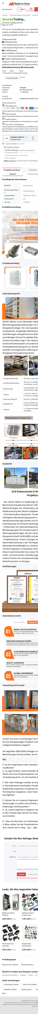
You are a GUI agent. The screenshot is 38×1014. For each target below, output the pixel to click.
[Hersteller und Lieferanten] (19, 4)
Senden (21, 874)
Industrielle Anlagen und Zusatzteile (20, 15)
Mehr (4, 993)
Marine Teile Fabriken (30, 984)
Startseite (4, 15)
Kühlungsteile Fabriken (11, 984)
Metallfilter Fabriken (10, 989)
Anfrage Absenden (12, 78)
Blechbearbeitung (27, 965)
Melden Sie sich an (10, 161)
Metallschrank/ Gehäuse (10, 965)
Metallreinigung (26, 989)
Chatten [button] (22, 77)
